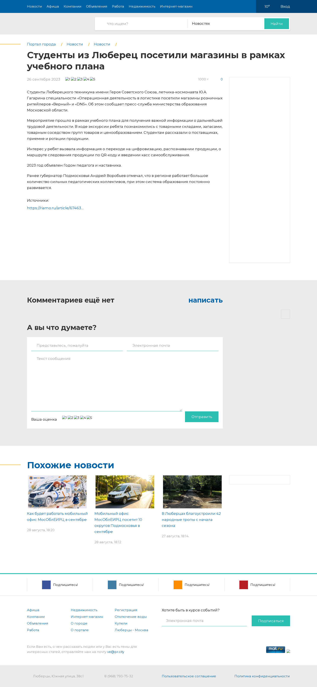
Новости (34, 6)
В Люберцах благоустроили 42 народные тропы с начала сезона (191, 519)
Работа (118, 6)
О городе (79, 623)
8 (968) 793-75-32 (118, 676)
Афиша (53, 6)
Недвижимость (142, 6)
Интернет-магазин (176, 6)
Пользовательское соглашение (189, 676)
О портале (80, 630)
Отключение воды (131, 617)
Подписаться (271, 621)
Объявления (96, 6)
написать (205, 300)
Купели (121, 623)
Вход (285, 6)
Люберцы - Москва (131, 630)
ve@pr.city (115, 652)
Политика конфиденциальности (262, 676)
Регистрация (126, 610)
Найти (277, 24)
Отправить (201, 417)
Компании (72, 6)
